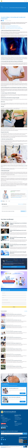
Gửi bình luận (23, 211)
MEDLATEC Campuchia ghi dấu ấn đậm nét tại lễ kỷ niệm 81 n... (14, 314)
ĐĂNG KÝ (25, 433)
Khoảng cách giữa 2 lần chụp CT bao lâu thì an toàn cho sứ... (13, 325)
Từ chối (22, 446)
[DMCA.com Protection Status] (3, 428)
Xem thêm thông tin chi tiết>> (19, 195)
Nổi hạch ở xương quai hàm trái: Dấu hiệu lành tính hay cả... (13, 337)
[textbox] (14, 300)
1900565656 (2, 444)
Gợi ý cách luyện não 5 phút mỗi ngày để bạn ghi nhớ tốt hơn (14, 360)
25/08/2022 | (10, 25)
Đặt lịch (23, 393)
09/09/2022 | (12, 28)
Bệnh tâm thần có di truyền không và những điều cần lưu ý (13, 343)
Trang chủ (2, 7)
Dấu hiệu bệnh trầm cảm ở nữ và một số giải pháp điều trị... (13, 354)
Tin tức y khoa (6, 7)
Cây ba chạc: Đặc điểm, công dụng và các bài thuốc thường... (14, 366)
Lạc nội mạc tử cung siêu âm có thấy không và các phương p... (14, 331)
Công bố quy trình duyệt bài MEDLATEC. (16, 197)
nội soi (24, 165)
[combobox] (14, 300)
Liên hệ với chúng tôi (14, 266)
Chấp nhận (25, 446)
